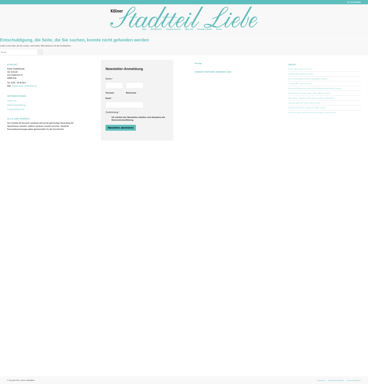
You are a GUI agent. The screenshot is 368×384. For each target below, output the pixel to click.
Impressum (12, 100)
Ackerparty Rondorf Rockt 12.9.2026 (300, 74)
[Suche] (226, 29)
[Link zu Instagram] (358, 15)
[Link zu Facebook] (354, 15)
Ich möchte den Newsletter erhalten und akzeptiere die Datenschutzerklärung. (138, 118)
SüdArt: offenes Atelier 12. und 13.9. (300, 69)
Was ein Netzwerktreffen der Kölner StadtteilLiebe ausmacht (307, 79)
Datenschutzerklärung (16, 105)
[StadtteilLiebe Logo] (184, 17)
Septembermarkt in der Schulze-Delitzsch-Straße (304, 103)
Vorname (110, 93)
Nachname (131, 93)
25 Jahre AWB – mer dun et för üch (300, 83)
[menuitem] (144, 29)
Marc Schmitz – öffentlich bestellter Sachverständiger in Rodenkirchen (311, 98)
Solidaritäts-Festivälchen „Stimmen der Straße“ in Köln (306, 108)
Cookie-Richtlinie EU (15, 109)
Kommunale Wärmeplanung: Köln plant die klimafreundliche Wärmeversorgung (314, 88)
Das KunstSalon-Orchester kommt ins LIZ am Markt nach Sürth (309, 93)
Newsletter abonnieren (121, 127)
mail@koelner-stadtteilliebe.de (24, 86)
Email (109, 98)
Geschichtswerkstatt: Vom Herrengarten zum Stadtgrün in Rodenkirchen (312, 112)
